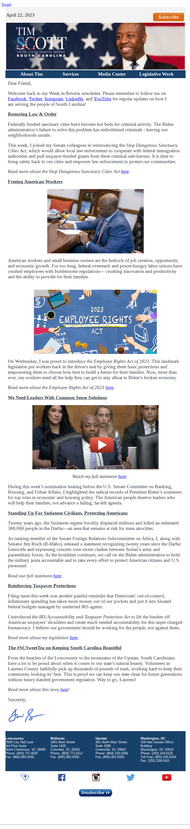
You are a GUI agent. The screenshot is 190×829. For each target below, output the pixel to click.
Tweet (6, 4)
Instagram (54, 98)
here (125, 171)
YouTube (102, 98)
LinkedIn (74, 98)
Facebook (17, 98)
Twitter (35, 98)
